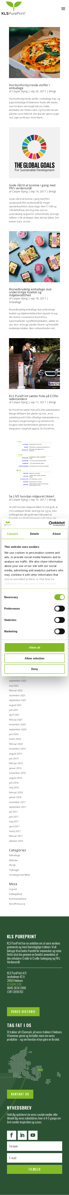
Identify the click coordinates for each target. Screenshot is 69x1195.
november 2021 (17, 695)
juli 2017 (13, 811)
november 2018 (17, 773)
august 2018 (15, 778)
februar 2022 (16, 690)
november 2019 (17, 748)
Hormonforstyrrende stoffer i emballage (29, 86)
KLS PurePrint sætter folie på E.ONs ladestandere (33, 397)
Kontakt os (20, 1094)
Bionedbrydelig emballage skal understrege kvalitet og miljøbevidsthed (30, 292)
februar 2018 (16, 792)
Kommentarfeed (17, 898)
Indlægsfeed (15, 894)
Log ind (13, 889)
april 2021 (14, 714)
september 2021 (17, 700)
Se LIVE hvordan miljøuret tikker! (31, 496)
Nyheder (13, 860)
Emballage (15, 302)
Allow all (34, 647)
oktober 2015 (16, 841)
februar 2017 (16, 836)
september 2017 (17, 807)
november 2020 (17, 724)
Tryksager (14, 870)
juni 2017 (13, 816)
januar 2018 (15, 797)
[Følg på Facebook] (11, 1135)
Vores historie (23, 1011)
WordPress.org (17, 903)
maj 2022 (14, 685)
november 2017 (17, 802)
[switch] (59, 609)
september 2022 (17, 680)
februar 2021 (16, 719)
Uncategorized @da (19, 874)
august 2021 (15, 705)
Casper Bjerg (20, 91)
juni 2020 (13, 734)
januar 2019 (15, 768)
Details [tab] (34, 533)
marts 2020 (15, 739)
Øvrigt (52, 91)
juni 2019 (13, 758)
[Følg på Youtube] (33, 1135)
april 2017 (14, 826)
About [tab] (56, 533)
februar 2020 (16, 744)
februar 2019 (16, 763)
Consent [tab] (12, 533)
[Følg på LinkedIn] (22, 1135)
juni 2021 (13, 710)
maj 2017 (14, 821)
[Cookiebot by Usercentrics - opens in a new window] (49, 523)
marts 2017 (15, 831)
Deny (34, 669)
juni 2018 (13, 782)
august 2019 (15, 753)
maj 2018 (14, 787)
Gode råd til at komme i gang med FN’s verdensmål (32, 186)
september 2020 (17, 729)
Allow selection (34, 658)
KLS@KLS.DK (14, 984)
